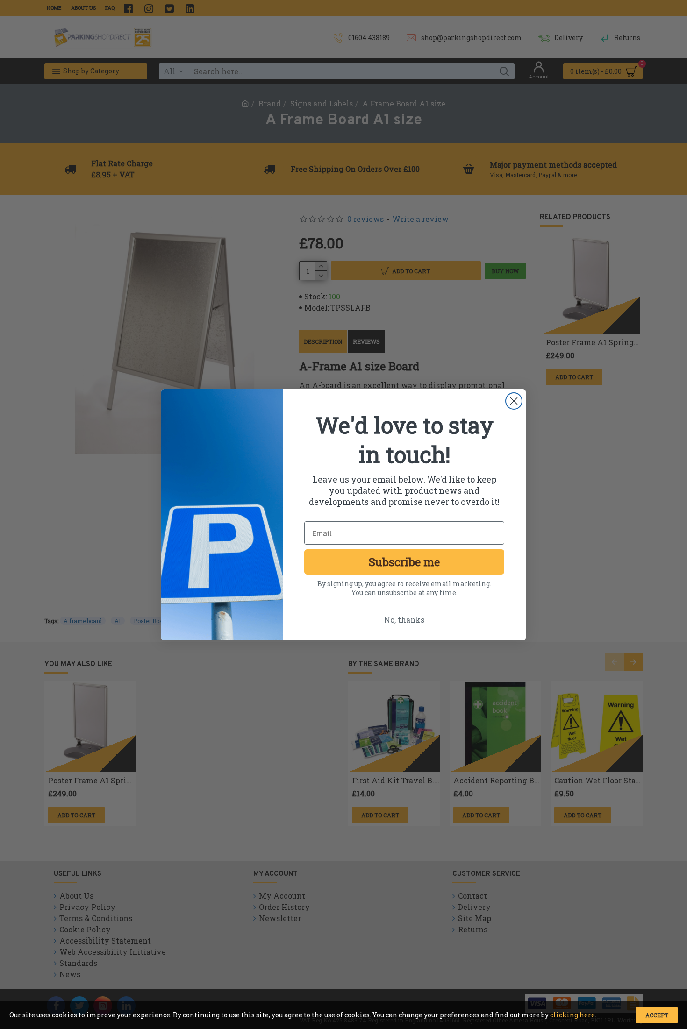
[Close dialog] (514, 401)
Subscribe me (404, 561)
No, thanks (404, 619)
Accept (656, 1015)
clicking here (572, 1014)
